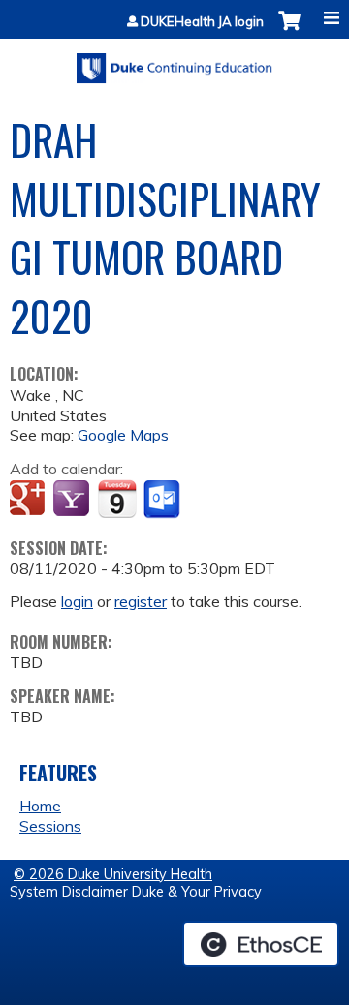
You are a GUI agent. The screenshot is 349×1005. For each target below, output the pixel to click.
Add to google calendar (29, 499)
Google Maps (123, 434)
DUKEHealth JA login (202, 21)
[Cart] (289, 30)
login (77, 601)
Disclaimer (95, 891)
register (140, 601)
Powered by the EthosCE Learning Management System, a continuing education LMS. (260, 944)
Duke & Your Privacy (197, 891)
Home (40, 805)
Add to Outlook (163, 499)
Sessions (50, 826)
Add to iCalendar (117, 498)
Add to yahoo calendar (73, 499)
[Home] (174, 61)
